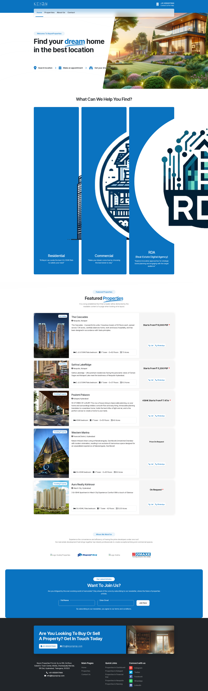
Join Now (143, 603)
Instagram (138, 668)
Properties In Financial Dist (114, 675)
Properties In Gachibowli (115, 667)
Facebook (138, 676)
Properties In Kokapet (114, 671)
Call (152, 345)
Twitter (137, 672)
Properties (50, 13)
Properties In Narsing (114, 684)
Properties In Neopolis (114, 680)
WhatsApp (161, 345)
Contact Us (85, 674)
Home (83, 667)
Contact (71, 13)
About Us (61, 13)
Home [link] (39, 13)
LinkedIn (137, 685)
